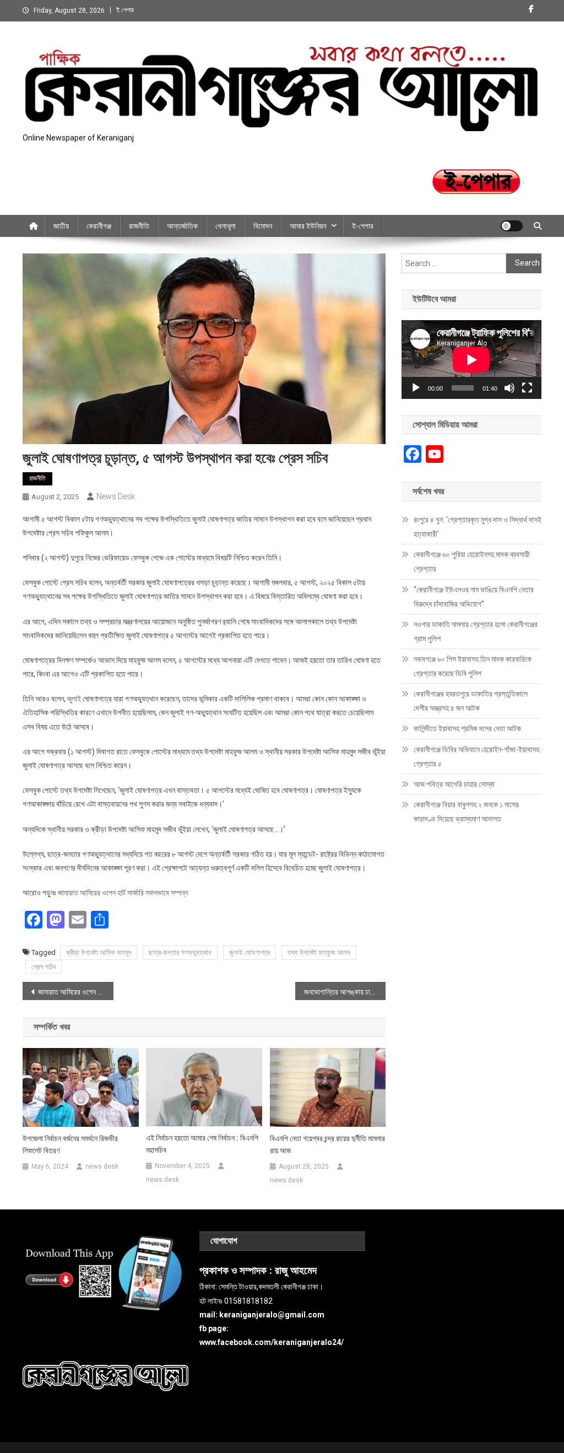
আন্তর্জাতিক (182, 226)
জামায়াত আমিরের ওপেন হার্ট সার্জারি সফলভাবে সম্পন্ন (123, 892)
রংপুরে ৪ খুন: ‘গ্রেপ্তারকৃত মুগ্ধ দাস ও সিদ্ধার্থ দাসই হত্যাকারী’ (477, 526)
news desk (115, 496)
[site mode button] (512, 225)
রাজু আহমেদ (296, 1271)
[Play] (415, 387)
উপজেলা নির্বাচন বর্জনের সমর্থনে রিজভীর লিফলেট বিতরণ (70, 1144)
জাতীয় (61, 226)
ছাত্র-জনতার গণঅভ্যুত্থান (180, 952)
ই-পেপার (362, 226)
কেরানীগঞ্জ (98, 226)
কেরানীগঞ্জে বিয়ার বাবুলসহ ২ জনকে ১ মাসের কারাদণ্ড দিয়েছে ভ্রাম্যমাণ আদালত (466, 811)
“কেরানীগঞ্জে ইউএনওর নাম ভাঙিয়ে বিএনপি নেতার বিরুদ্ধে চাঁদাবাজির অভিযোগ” (474, 596)
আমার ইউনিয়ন (308, 226)
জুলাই (74, 698)
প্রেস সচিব (43, 967)
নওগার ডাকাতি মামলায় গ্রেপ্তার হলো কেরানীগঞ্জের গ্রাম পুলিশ (476, 631)
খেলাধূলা (225, 226)
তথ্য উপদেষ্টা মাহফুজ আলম (319, 952)
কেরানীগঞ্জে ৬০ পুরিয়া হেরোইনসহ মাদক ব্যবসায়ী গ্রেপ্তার (472, 561)
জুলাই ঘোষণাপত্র (249, 952)
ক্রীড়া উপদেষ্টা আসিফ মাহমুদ (98, 952)
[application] (471, 359)
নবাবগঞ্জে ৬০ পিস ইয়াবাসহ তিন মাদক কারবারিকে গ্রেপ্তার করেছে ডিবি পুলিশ (473, 666)
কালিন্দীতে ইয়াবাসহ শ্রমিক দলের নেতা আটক (467, 728)
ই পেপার (125, 10)
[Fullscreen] (527, 387)
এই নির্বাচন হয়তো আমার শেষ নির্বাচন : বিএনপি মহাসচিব (202, 1143)
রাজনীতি (139, 226)
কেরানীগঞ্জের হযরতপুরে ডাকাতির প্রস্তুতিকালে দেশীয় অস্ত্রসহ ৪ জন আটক (471, 700)
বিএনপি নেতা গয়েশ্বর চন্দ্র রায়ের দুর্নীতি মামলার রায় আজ (327, 1144)
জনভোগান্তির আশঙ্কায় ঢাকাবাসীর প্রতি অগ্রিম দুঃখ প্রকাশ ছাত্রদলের (345, 991)
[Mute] (509, 387)
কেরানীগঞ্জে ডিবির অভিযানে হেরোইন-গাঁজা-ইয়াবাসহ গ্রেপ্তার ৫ (476, 756)
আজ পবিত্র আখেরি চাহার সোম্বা (454, 784)
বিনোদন (262, 226)
